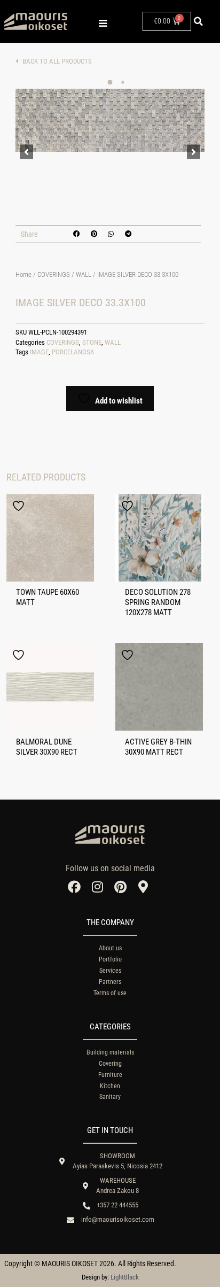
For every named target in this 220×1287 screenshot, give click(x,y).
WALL (83, 274)
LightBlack (125, 1277)
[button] (199, 21)
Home (23, 274)
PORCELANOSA (73, 352)
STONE (91, 342)
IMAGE (39, 352)
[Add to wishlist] (20, 506)
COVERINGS (53, 274)
